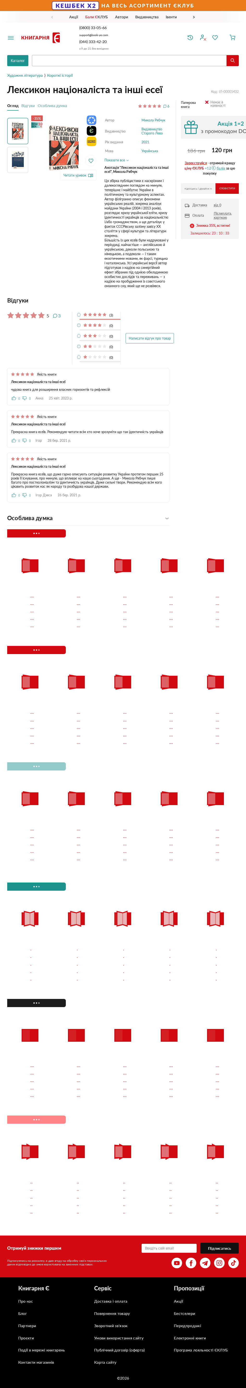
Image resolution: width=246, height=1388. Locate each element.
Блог (22, 1313)
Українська (149, 151)
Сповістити (227, 188)
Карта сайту (105, 1362)
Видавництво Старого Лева (152, 131)
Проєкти (26, 1338)
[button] (19, 129)
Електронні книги (190, 1338)
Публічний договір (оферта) (119, 1350)
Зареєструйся (196, 163)
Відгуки (28, 105)
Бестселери (184, 1313)
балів (221, 168)
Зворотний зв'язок (110, 1325)
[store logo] (41, 37)
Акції (178, 1301)
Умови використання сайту (118, 1338)
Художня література (25, 75)
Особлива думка (52, 105)
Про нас (25, 1301)
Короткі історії (60, 75)
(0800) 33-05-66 (93, 27)
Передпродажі (187, 1325)
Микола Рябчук (153, 120)
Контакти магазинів (36, 1362)
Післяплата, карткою (223, 215)
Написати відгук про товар (150, 338)
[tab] (88, 300)
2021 (145, 142)
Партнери (27, 1325)
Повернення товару (112, 1313)
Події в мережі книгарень (41, 1350)
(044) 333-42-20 (93, 41)
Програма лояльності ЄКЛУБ (201, 1350)
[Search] (233, 60)
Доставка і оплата (110, 1301)
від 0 (217, 205)
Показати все (115, 160)
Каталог (18, 61)
